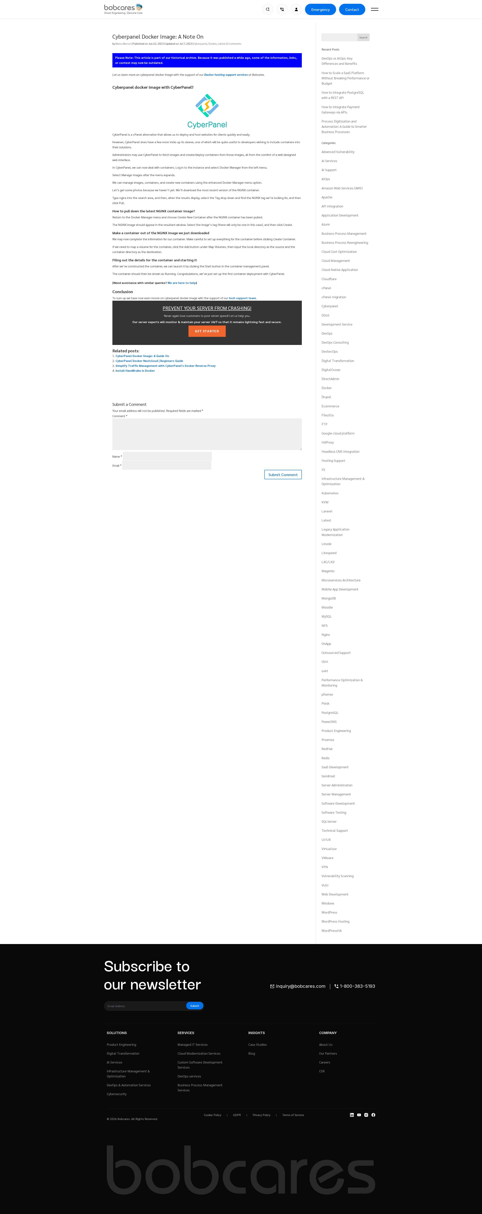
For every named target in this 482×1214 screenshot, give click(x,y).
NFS (325, 625)
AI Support (329, 169)
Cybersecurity (117, 1094)
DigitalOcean (331, 369)
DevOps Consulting (335, 342)
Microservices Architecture (341, 580)
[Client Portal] (296, 9)
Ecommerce (330, 406)
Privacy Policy (261, 1115)
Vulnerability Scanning (338, 876)
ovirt (325, 671)
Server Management (336, 794)
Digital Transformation (338, 360)
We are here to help (182, 283)
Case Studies (257, 1044)
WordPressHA (332, 930)
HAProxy (328, 442)
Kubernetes (330, 493)
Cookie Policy (212, 1115)
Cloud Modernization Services (199, 1053)
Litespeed (329, 552)
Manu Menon (123, 43)
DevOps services (189, 1076)
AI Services (329, 160)
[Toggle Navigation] (374, 9)
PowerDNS (329, 721)
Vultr (325, 885)
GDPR (237, 1115)
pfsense (327, 694)
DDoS (325, 315)
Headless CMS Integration (340, 451)
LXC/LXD (328, 562)
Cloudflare (329, 279)
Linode (327, 543)
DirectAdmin (330, 378)
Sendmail (328, 776)
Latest (221, 43)
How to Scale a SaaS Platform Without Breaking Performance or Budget (346, 77)
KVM (325, 502)
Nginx (326, 634)
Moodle (327, 607)
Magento (328, 571)
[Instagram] (366, 1115)
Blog (251, 1053)
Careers (324, 1062)
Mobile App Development (340, 589)
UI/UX (326, 839)
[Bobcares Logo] (128, 9)
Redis (325, 758)
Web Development (335, 894)
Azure (326, 224)
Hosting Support (333, 460)
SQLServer (329, 821)
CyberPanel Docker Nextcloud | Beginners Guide (149, 361)
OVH (325, 661)
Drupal (326, 396)
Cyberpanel (200, 43)
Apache (327, 197)
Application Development (340, 215)
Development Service (337, 324)
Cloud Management (336, 260)
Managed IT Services (193, 1044)
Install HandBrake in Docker (135, 370)
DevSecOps (330, 351)
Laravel (327, 511)
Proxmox (328, 739)
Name (117, 456)
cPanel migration (334, 297)
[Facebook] (373, 1115)
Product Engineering (336, 730)
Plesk (325, 703)
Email (116, 465)
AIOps (326, 179)
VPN (325, 867)
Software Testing (334, 812)
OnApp (326, 643)
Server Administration (337, 785)
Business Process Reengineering (345, 242)
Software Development (338, 803)
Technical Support (335, 830)
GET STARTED (207, 331)
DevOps (327, 333)
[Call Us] (282, 9)
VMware (327, 857)
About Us (326, 1044)
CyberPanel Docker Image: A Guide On (142, 356)
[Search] (267, 9)
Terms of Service (293, 1115)
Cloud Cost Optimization (339, 251)
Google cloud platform (338, 433)
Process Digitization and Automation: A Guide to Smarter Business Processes (344, 126)
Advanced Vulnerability (338, 151)
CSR (322, 1071)
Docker (212, 43)
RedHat (327, 748)
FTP (324, 424)
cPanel (326, 288)
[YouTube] (359, 1115)
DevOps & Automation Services (129, 1085)
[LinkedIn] (352, 1115)
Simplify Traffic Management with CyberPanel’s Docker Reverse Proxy (166, 366)
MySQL (327, 616)
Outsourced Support (336, 652)
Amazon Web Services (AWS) (342, 188)
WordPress (329, 912)
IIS (323, 469)
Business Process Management (344, 233)
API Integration (332, 206)
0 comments (234, 43)
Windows (328, 903)
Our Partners (328, 1053)
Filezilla (327, 415)
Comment (119, 416)
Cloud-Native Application (340, 269)
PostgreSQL (330, 712)
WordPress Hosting (335, 921)
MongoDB (329, 598)
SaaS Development (335, 767)
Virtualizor (329, 848)
